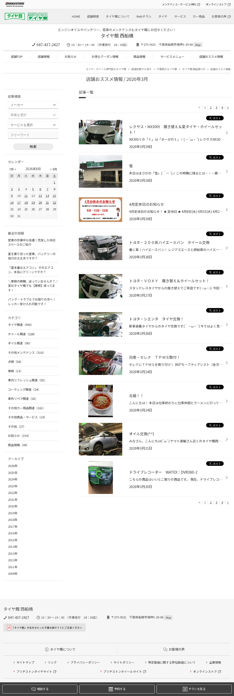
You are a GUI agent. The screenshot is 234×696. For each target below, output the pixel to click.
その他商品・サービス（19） (27, 417)
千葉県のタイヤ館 (167, 69)
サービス (180, 16)
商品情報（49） (18, 445)
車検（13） (15, 371)
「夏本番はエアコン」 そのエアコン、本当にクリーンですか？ (30, 269)
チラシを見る (197, 689)
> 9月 (53, 169)
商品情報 (139, 56)
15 (54, 195)
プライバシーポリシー (85, 662)
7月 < (12, 169)
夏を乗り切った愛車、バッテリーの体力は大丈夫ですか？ (32, 256)
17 (19, 202)
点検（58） (15, 361)
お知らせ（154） (19, 435)
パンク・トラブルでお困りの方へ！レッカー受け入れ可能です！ (32, 301)
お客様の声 (219, 16)
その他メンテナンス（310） (26, 352)
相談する (42, 689)
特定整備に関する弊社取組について (172, 662)
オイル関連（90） (20, 343)
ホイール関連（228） (22, 334)
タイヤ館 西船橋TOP (193, 69)
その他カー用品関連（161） (26, 408)
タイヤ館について (118, 16)
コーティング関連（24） (24, 389)
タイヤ (162, 16)
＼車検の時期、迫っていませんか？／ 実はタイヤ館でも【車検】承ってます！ (33, 285)
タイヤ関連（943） (21, 324)
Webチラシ (144, 16)
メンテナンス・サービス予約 (179, 4)
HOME (76, 16)
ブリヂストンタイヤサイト (34, 671)
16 (11, 202)
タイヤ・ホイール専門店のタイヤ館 (106, 69)
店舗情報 (44, 56)
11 (26, 195)
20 (40, 202)
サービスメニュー (172, 56)
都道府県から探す (141, 69)
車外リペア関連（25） (23, 398)
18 (26, 202)
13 (40, 195)
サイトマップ (25, 662)
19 (33, 202)
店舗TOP (17, 56)
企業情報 (215, 662)
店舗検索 (93, 16)
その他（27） (17, 426)
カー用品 (199, 16)
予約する (119, 689)
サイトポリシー (124, 662)
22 (54, 202)
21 (47, 202)
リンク (52, 662)
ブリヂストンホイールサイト (122, 671)
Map (197, 45)
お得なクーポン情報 (105, 56)
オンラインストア (216, 4)
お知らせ (71, 56)
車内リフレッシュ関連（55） (27, 380)
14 (47, 195)
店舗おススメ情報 (211, 56)
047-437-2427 (48, 44)
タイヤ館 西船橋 (117, 35)
